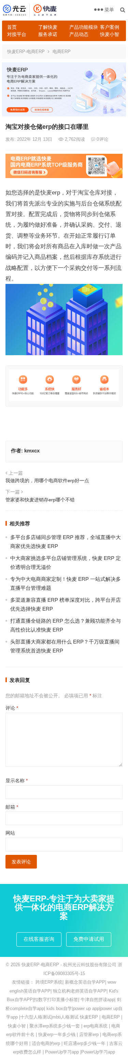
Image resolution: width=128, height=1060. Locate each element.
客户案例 (109, 27)
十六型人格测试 (35, 1017)
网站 (10, 833)
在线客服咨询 (39, 939)
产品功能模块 (82, 27)
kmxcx (32, 450)
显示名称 (16, 780)
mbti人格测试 (65, 1017)
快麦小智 (109, 34)
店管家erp (89, 1034)
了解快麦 (47, 27)
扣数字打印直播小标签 (56, 999)
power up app (86, 1008)
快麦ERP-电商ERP (26, 51)
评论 (11, 708)
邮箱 (11, 807)
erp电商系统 (96, 1025)
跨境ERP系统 (48, 982)
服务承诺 (47, 34)
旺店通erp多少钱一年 (84, 1043)
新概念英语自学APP (85, 982)
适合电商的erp (46, 1043)
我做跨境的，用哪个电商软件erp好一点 (47, 480)
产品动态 (78, 34)
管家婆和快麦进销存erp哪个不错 (40, 499)
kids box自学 (59, 1008)
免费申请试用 (88, 939)
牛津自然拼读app (97, 999)
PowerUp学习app (62, 1052)
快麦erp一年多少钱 (56, 1034)
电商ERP (62, 51)
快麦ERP (89, 1017)
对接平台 (16, 34)
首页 (12, 27)
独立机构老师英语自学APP (79, 991)
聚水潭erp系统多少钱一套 (54, 1025)
